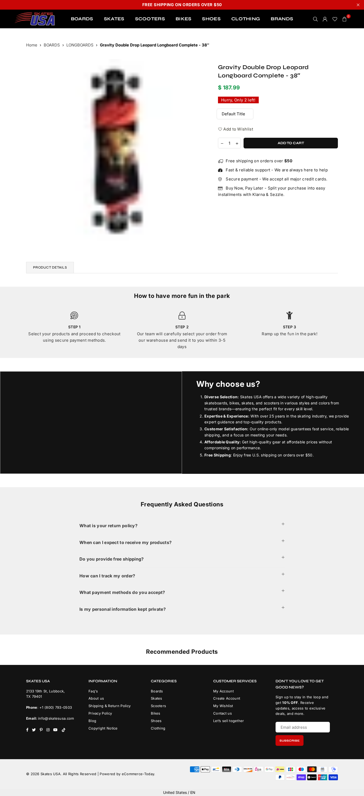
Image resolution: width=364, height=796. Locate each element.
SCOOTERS (150, 19)
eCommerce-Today (138, 774)
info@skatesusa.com (56, 718)
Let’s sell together (228, 721)
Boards (157, 691)
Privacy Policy (100, 713)
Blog (92, 721)
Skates (156, 698)
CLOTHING (245, 19)
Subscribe (290, 740)
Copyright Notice (103, 728)
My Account (223, 691)
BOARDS (82, 19)
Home (31, 45)
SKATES (114, 19)
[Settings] (325, 19)
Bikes (155, 713)
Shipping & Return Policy (109, 706)
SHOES (211, 19)
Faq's (93, 691)
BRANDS (282, 19)
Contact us (222, 713)
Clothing (158, 728)
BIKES (184, 19)
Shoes (156, 721)
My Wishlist (223, 706)
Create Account (226, 698)
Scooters (158, 706)
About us (96, 698)
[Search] (315, 19)
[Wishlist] (335, 19)
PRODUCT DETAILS (50, 267)
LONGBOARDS (80, 45)
